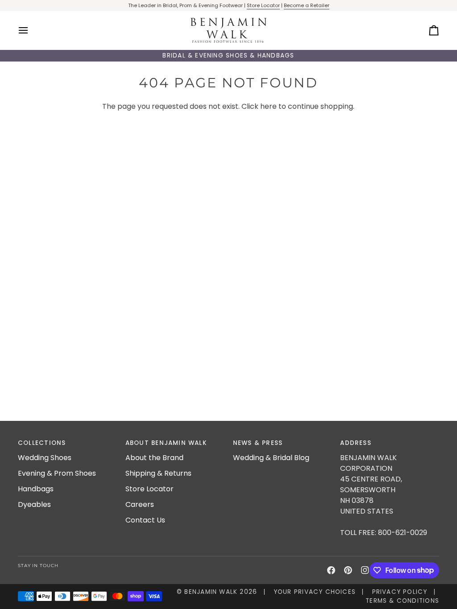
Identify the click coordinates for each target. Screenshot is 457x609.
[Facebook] (331, 570)
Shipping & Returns (158, 473)
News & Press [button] (258, 443)
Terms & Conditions (402, 601)
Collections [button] (42, 443)
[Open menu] (31, 30)
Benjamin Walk (210, 592)
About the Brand (154, 458)
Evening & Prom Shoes (57, 473)
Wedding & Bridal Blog (271, 458)
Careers (139, 504)
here (268, 106)
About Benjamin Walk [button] (166, 443)
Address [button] (355, 443)
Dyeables (34, 504)
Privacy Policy (400, 592)
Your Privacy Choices (315, 592)
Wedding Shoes (44, 458)
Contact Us (145, 520)
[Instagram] (365, 570)
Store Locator (263, 5)
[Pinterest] (348, 570)
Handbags (36, 489)
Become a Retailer (306, 5)
